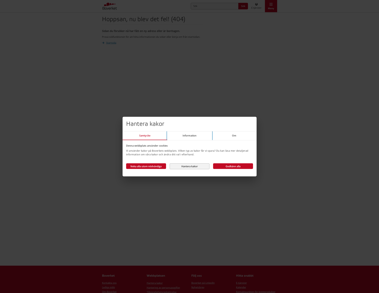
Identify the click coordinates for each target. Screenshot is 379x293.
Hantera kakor (189, 166)
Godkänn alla (233, 166)
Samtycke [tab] (144, 135)
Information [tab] (189, 135)
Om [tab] (234, 135)
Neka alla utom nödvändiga (146, 166)
